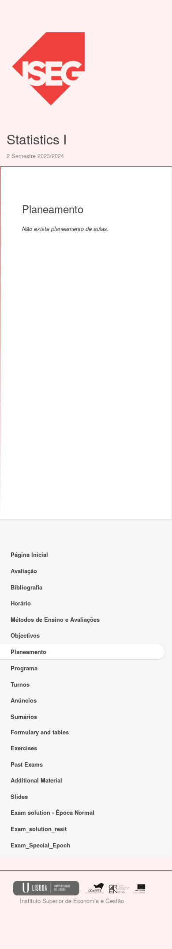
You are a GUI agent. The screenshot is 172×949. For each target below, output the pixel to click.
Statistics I (37, 138)
